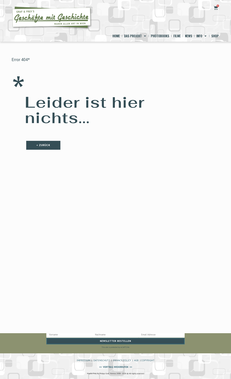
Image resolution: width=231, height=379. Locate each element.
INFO (199, 36)
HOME (116, 36)
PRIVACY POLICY (122, 360)
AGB (136, 360)
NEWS (188, 36)
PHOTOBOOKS (160, 36)
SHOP (215, 36)
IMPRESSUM (83, 360)
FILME (177, 36)
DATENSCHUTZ (101, 360)
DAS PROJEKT (133, 36)
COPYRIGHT (147, 360)
